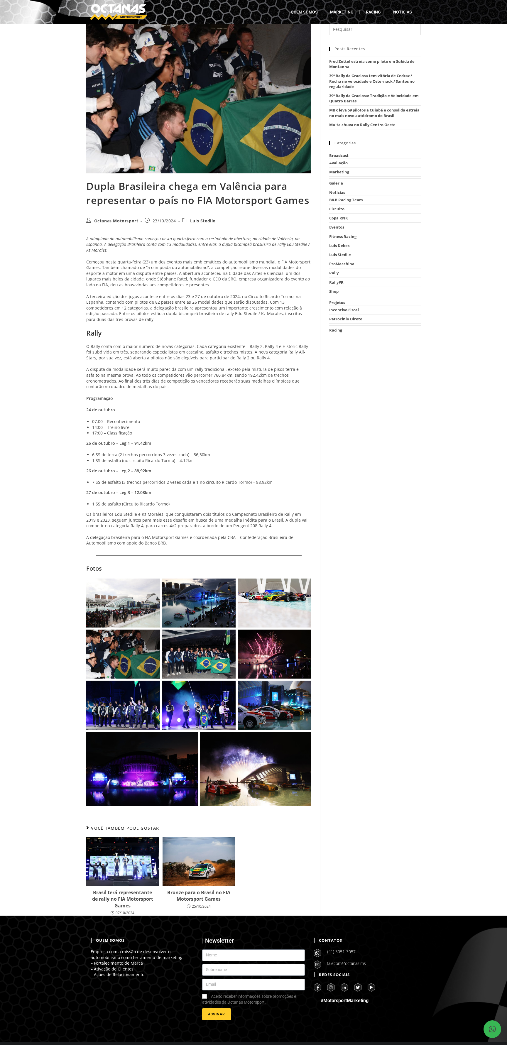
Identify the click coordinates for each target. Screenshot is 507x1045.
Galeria (336, 183)
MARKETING (342, 12)
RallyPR (336, 282)
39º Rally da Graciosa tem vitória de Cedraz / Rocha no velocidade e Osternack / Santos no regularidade (372, 81)
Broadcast (339, 155)
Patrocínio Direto (345, 319)
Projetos (337, 302)
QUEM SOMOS (304, 12)
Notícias (337, 192)
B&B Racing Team (346, 199)
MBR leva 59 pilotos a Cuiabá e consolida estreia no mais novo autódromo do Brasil (374, 112)
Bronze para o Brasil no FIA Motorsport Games (198, 895)
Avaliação (338, 162)
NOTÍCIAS (402, 12)
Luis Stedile (202, 221)
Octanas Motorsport (116, 221)
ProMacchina (341, 263)
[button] (492, 1029)
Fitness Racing (342, 236)
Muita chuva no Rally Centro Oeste (362, 124)
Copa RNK (338, 218)
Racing (335, 330)
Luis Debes (339, 245)
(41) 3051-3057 (341, 951)
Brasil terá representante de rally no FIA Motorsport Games (122, 899)
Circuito (336, 209)
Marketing (339, 172)
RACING (373, 12)
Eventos (336, 227)
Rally (334, 272)
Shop (334, 291)
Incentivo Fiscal (344, 309)
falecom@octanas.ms (346, 963)
